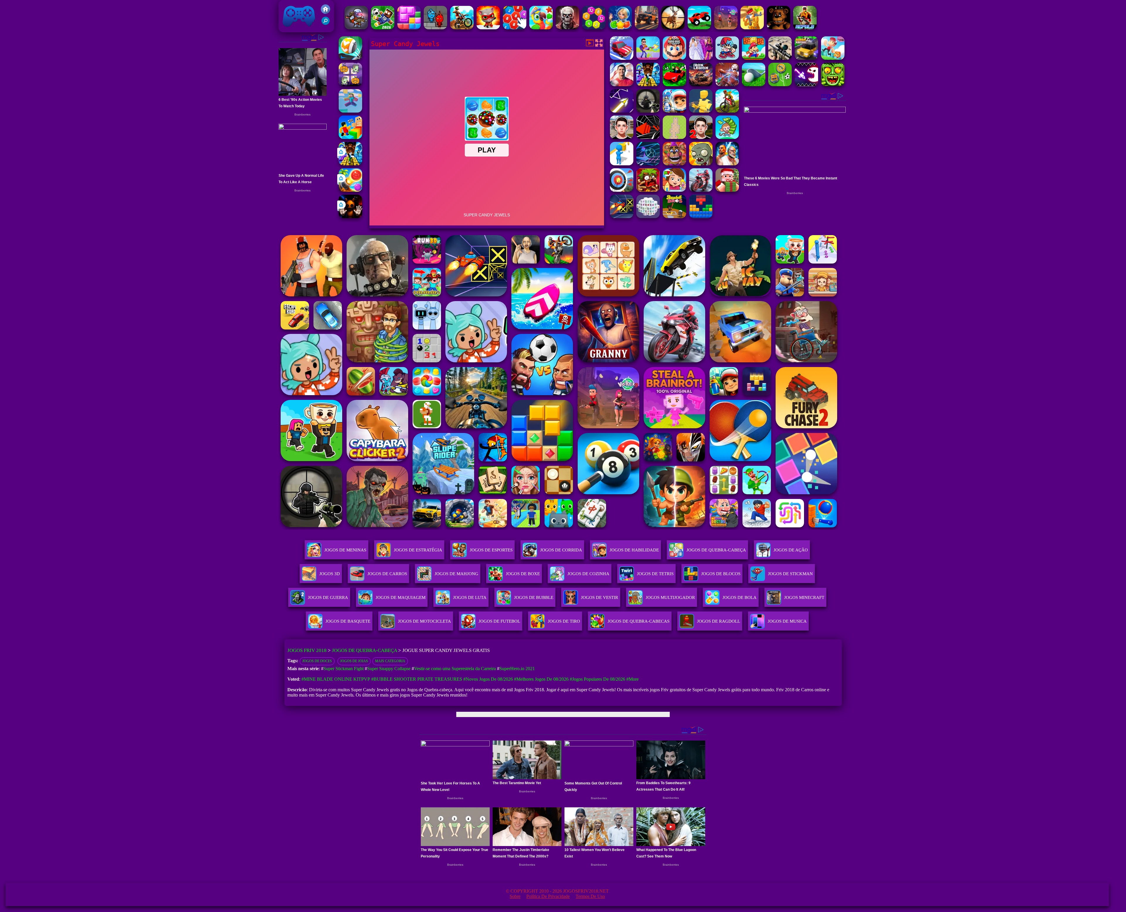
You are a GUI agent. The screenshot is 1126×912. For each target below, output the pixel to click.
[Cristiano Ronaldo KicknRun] (621, 84)
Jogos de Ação (791, 550)
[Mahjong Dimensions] (648, 216)
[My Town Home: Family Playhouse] (674, 190)
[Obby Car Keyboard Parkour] (674, 84)
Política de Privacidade (548, 896)
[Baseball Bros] (674, 216)
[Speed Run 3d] (621, 216)
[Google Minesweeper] (674, 137)
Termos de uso (590, 896)
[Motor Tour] (701, 190)
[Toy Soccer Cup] (780, 84)
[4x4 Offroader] (646, 27)
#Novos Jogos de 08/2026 (488, 679)
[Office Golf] (753, 84)
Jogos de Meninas (345, 550)
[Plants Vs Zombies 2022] (648, 190)
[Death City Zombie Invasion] (567, 27)
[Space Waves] (621, 110)
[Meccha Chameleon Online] (727, 84)
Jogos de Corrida (561, 550)
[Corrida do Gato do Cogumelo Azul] (488, 27)
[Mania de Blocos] (409, 27)
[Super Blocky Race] (806, 58)
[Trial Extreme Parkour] (462, 27)
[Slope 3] (648, 163)
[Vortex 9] (725, 27)
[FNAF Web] (674, 163)
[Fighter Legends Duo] (727, 163)
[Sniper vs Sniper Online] (648, 110)
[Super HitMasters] (648, 58)
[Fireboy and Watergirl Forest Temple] (435, 27)
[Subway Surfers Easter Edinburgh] (674, 110)
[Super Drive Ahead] (621, 58)
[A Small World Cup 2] (382, 27)
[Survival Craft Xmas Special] (727, 190)
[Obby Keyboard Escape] (350, 163)
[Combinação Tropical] (541, 27)
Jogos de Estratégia (418, 550)
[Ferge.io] (701, 110)
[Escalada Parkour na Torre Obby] (350, 137)
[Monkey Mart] (727, 137)
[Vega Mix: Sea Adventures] (620, 27)
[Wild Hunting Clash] (673, 27)
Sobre (515, 896)
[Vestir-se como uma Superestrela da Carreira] (701, 58)
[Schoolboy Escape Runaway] (621, 137)
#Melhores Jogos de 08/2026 (541, 679)
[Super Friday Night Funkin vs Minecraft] (727, 58)
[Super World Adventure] (753, 58)
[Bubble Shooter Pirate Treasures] (350, 190)
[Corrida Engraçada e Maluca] (699, 27)
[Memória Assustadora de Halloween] (350, 84)
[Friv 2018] (325, 12)
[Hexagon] (594, 27)
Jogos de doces (317, 661)
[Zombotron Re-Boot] (356, 27)
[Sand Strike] (752, 27)
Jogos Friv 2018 (307, 650)
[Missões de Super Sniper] (780, 58)
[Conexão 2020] (514, 27)
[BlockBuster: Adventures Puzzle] (701, 216)
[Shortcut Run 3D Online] (621, 163)
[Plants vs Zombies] (701, 163)
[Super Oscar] (832, 58)
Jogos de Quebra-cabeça (716, 550)
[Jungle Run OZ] (832, 84)
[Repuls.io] (805, 27)
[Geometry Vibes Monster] (806, 84)
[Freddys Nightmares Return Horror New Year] (778, 27)
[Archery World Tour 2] (621, 190)
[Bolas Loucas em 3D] (350, 58)
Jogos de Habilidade (634, 550)
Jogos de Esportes (491, 550)
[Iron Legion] (701, 84)
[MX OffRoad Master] (727, 110)
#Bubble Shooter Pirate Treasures (416, 679)
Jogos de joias (354, 661)
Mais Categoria (390, 661)
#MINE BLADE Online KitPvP (335, 679)
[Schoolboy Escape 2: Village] (701, 137)
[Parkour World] (350, 110)
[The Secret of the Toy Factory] (350, 216)
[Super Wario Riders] (674, 58)
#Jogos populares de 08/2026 (597, 679)
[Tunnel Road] (648, 137)
